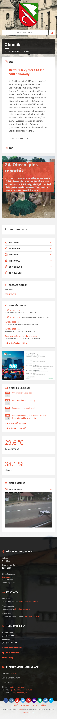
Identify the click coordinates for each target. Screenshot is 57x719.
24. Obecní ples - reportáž (22, 167)
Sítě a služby (7, 657)
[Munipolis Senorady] (45, 700)
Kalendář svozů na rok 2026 (23, 408)
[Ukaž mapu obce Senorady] (52, 32)
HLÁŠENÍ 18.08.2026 (12, 317)
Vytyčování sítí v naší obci (22, 393)
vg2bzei (13, 673)
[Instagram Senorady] (11, 700)
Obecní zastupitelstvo (12, 647)
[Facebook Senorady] (5, 700)
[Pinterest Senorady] (28, 700)
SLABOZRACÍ (26, 705)
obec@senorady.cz (22, 609)
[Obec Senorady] (28, 15)
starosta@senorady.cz (28, 601)
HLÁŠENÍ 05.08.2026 (12, 329)
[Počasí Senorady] (34, 700)
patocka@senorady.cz (33, 616)
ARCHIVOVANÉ (10, 294)
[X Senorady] (22, 700)
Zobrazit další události (15, 423)
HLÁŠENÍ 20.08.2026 (12, 310)
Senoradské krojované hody (23, 400)
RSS (35, 705)
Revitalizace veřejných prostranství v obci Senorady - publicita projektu (29, 416)
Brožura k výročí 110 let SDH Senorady (26, 72)
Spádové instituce (10, 652)
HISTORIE (16, 51)
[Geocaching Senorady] (39, 700)
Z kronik (25, 51)
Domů (7, 51)
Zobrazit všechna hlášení (16, 343)
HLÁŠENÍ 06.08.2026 (12, 322)
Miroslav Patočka (28, 712)
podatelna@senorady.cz (21, 690)
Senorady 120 (7, 577)
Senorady (19, 710)
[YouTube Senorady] (17, 700)
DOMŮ (15, 705)
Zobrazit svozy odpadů (15, 428)
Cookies (42, 705)
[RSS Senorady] (51, 700)
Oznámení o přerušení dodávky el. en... (21, 336)
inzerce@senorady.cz (18, 692)
